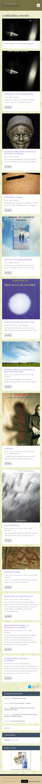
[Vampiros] (21, 419)
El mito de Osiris (12, 572)
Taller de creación (25, 375)
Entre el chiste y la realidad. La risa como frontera (19, 371)
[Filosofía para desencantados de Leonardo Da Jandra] (21, 131)
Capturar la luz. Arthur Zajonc (19, 44)
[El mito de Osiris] (21, 558)
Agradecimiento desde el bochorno (16, 659)
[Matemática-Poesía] (21, 183)
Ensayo (6, 97)
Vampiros (8, 449)
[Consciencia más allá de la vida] (21, 299)
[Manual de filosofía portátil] (21, 236)
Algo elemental (11, 525)
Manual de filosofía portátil (18, 260)
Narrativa (16, 375)
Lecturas (11, 325)
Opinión (11, 630)
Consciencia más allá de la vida (19, 322)
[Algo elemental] (21, 496)
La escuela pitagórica (17, 721)
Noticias (26, 451)
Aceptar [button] (24, 781)
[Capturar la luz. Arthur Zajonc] (21, 71)
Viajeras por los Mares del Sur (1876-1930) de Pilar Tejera (19, 709)
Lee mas (8, 107)
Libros (15, 325)
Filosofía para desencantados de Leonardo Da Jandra (20, 153)
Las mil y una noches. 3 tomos (20, 703)
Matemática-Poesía (13, 197)
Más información (34, 781)
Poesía (15, 630)
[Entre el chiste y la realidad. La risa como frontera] (21, 354)
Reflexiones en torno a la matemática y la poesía (16, 626)
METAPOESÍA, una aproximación (18, 596)
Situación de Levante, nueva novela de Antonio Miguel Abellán (20, 715)
